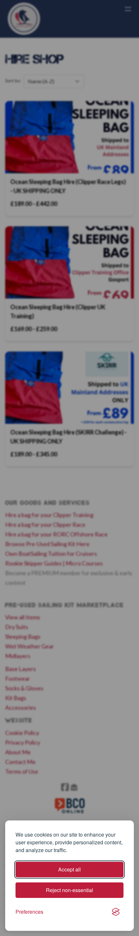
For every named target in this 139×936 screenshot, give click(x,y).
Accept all (69, 869)
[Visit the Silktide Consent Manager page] (115, 912)
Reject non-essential (69, 890)
